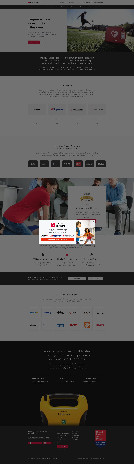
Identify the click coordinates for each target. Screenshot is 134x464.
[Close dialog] (93, 222)
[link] (45, 235)
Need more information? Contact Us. (58, 239)
